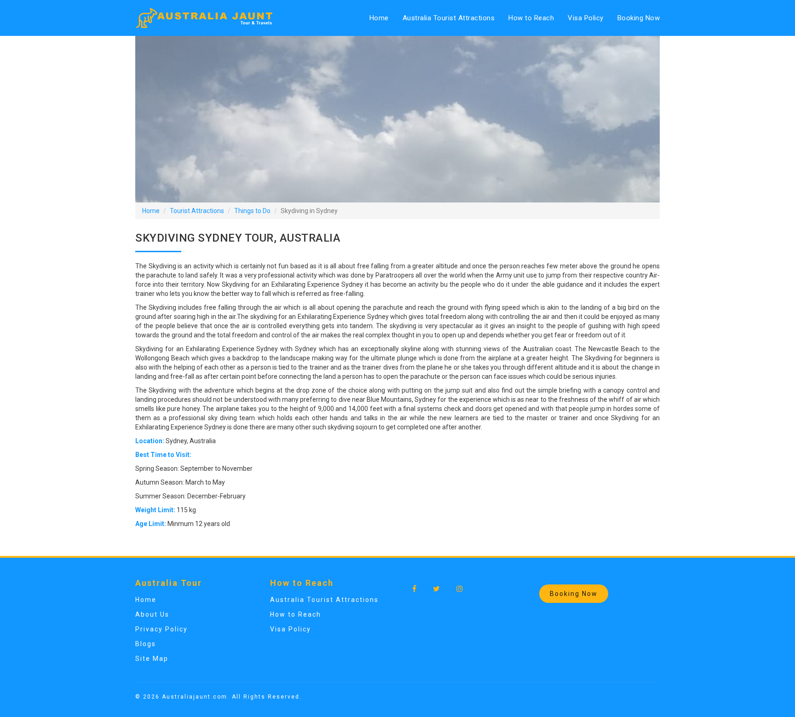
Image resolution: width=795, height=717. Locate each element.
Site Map (151, 658)
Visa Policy (586, 18)
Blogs (145, 644)
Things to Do (252, 210)
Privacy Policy (161, 629)
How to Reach (531, 18)
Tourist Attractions (197, 210)
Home (379, 18)
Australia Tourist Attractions (449, 18)
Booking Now (638, 18)
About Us (152, 614)
